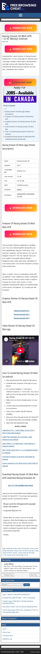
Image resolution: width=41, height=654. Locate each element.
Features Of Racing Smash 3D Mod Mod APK (19, 118)
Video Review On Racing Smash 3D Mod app (19, 128)
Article (6, 41)
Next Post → (35, 575)
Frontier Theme (35, 652)
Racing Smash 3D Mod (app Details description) (17, 113)
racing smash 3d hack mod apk (24, 551)
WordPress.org (7, 639)
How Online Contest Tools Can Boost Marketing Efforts (20, 607)
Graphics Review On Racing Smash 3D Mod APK (20, 123)
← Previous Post (7, 575)
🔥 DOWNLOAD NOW (20, 27)
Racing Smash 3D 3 (21, 318)
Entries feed (6, 632)
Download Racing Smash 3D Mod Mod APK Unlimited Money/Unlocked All (20, 138)
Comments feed (8, 635)
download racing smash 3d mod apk (17, 548)
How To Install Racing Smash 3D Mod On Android (19, 133)
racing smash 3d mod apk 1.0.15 (17, 555)
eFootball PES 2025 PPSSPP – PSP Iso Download (19, 598)
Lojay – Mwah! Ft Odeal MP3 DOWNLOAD (16, 594)
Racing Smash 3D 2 (21, 314)
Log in (4, 629)
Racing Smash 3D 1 (21, 311)
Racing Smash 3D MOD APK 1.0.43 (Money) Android (17, 37)
